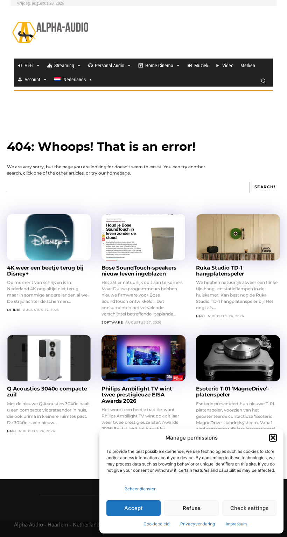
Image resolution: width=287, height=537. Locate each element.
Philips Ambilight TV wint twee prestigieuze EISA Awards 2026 (137, 394)
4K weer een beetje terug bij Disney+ (45, 270)
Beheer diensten (140, 488)
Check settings (249, 508)
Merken (247, 65)
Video (227, 65)
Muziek (201, 65)
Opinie (14, 310)
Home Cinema (159, 65)
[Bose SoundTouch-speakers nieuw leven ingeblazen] (144, 237)
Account (32, 79)
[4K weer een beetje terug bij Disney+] (49, 237)
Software (112, 322)
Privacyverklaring (197, 523)
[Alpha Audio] (50, 32)
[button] (273, 437)
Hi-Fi (28, 65)
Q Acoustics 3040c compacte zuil (47, 391)
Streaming (64, 65)
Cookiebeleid (156, 523)
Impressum (236, 523)
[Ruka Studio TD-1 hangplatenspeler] (238, 237)
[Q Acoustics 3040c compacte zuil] (49, 358)
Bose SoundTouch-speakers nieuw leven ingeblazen (139, 270)
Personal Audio (109, 65)
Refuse (192, 508)
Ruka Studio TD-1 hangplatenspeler (220, 270)
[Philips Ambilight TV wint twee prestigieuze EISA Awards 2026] (144, 358)
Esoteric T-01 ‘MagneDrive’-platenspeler (233, 391)
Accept (133, 508)
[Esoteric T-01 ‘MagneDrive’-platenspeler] (238, 358)
